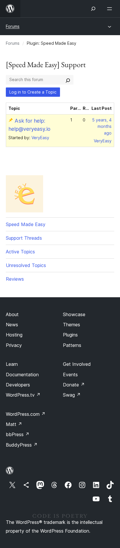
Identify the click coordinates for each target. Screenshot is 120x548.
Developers (18, 385)
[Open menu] (110, 8)
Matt (14, 424)
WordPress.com (25, 414)
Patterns (72, 345)
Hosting (14, 335)
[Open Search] (93, 8)
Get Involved (77, 364)
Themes (71, 324)
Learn (12, 364)
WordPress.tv (23, 395)
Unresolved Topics (26, 265)
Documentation (22, 374)
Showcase (74, 314)
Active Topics (20, 252)
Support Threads (24, 238)
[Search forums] (67, 79)
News (12, 324)
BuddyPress (22, 445)
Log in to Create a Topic (33, 91)
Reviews (15, 279)
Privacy (14, 345)
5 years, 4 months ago (102, 126)
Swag (72, 395)
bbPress (17, 434)
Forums (13, 26)
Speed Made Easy (25, 224)
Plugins (70, 335)
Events (70, 374)
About (12, 314)
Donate (74, 385)
